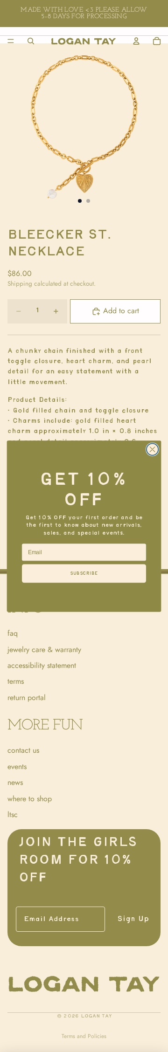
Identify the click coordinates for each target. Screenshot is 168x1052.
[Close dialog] (153, 449)
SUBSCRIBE (84, 573)
